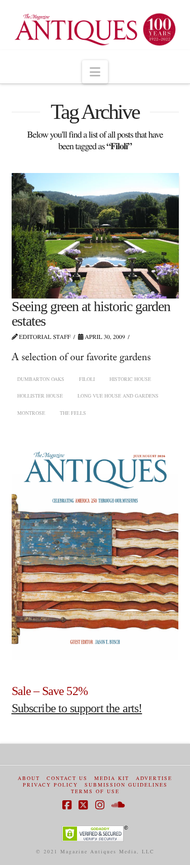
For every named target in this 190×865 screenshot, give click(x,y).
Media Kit (111, 778)
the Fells (73, 412)
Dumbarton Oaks (40, 378)
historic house (130, 378)
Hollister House (40, 395)
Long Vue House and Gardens (118, 395)
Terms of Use (95, 791)
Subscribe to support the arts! (77, 708)
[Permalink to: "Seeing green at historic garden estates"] (95, 235)
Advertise (154, 778)
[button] (95, 71)
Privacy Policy (50, 785)
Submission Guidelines (126, 785)
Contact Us (67, 778)
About (29, 778)
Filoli (87, 378)
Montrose (31, 412)
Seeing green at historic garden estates (91, 313)
